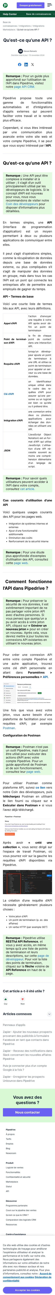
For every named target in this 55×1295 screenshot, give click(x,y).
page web (21, 563)
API (45, 677)
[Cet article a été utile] (5, 999)
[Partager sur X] (32, 65)
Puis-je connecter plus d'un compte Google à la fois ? (25, 1067)
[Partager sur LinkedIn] (26, 65)
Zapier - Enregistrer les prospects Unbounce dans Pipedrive (23, 1078)
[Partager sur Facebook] (19, 65)
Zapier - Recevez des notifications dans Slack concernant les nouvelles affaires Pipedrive (27, 1054)
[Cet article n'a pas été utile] (22, 999)
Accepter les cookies (27, 1290)
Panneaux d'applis (14, 1024)
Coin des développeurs (22, 204)
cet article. (27, 489)
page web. (33, 771)
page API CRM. (24, 87)
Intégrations (25, 26)
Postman (9, 728)
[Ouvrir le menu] (49, 5)
